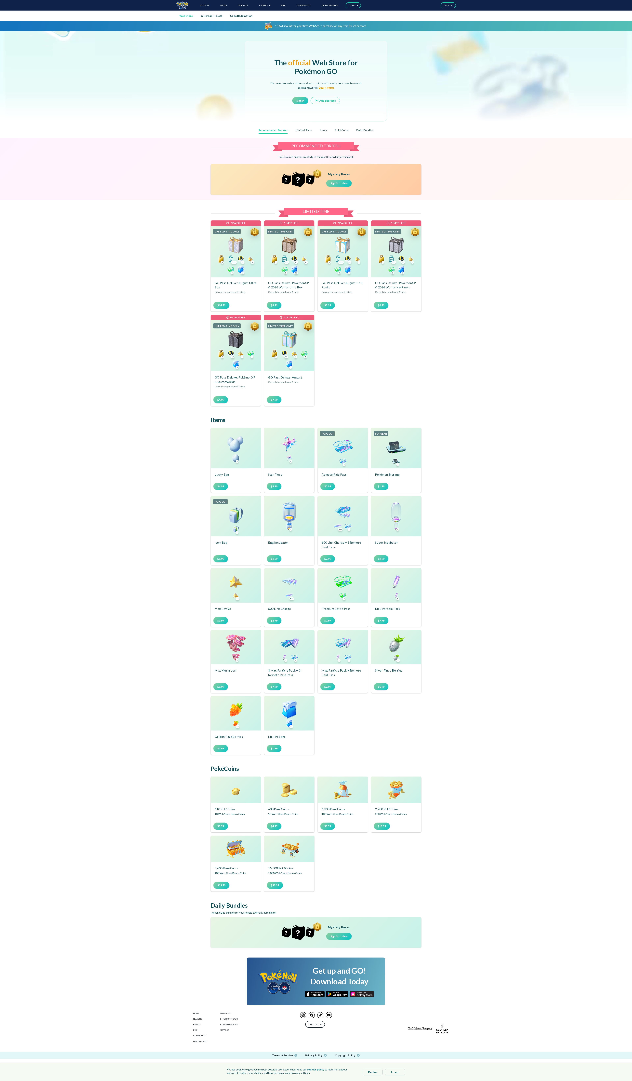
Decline (372, 1072)
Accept (395, 1072)
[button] (446, 5)
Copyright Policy (345, 1055)
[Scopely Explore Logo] (442, 1029)
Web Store (186, 15)
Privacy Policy (313, 1055)
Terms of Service (282, 1055)
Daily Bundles (364, 130)
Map (195, 1030)
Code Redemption (241, 15)
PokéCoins (341, 130)
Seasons (197, 1019)
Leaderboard (200, 1041)
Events (196, 1024)
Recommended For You (273, 130)
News (196, 1013)
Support (224, 1030)
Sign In (300, 100)
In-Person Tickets (211, 15)
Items (323, 130)
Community (199, 1035)
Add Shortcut (327, 100)
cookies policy (315, 1069)
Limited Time (303, 130)
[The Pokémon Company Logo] (420, 1028)
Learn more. (326, 87)
